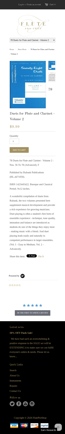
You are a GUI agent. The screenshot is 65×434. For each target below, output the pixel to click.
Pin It (41, 256)
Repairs (13, 385)
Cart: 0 (52, 5)
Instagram (32, 403)
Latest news (17, 327)
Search (13, 370)
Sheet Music (22, 49)
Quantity (14, 136)
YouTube (25, 403)
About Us (14, 375)
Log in (21, 5)
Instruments (15, 380)
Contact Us (15, 391)
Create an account (34, 5)
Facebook (18, 403)
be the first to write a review (32, 313)
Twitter (12, 403)
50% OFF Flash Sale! (21, 333)
